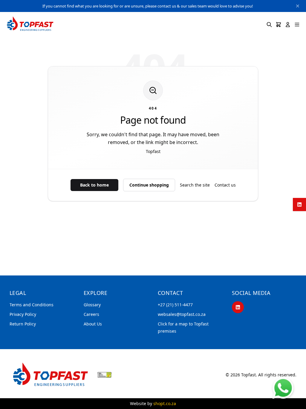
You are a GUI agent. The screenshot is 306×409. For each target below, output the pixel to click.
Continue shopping (149, 185)
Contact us (225, 185)
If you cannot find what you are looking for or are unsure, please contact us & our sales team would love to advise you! (147, 6)
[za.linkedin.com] (299, 204)
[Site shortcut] (283, 387)
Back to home (94, 185)
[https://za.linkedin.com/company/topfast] (238, 307)
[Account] (288, 24)
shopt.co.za (164, 403)
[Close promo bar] (297, 6)
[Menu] (297, 24)
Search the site (195, 185)
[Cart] (278, 24)
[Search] (269, 24)
